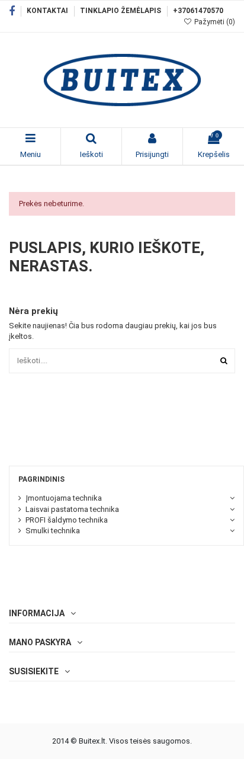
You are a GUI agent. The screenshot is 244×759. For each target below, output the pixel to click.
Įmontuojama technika (63, 498)
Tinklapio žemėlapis (121, 11)
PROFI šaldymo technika (66, 519)
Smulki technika (52, 530)
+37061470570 (198, 11)
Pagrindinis (41, 479)
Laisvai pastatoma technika (72, 509)
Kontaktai (48, 11)
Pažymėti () (213, 22)
